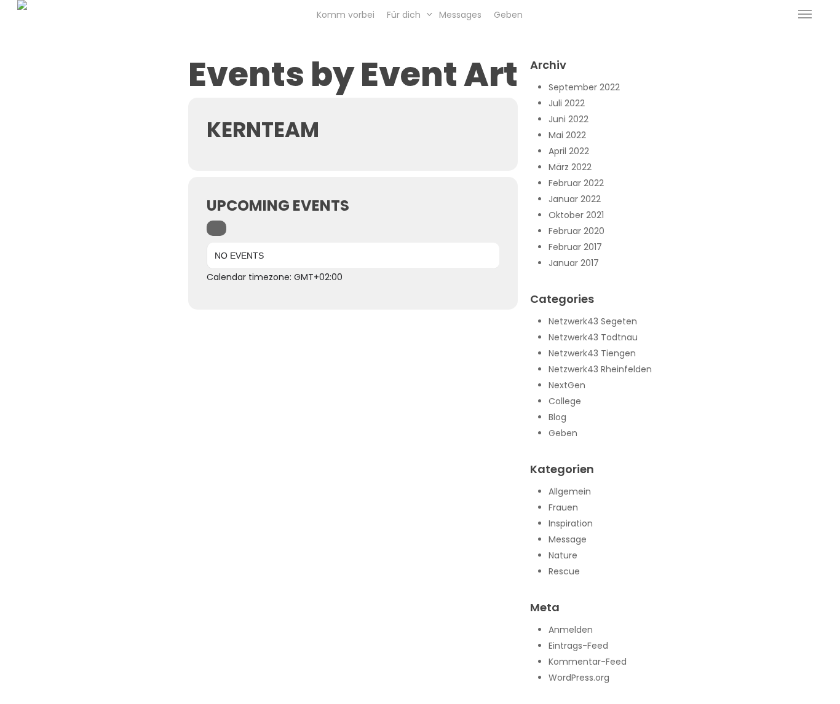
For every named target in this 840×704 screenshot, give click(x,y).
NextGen (567, 385)
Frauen (563, 507)
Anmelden (571, 630)
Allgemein (570, 491)
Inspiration (571, 523)
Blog (557, 417)
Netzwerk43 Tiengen (592, 353)
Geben (563, 433)
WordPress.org (579, 677)
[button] (805, 14)
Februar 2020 (576, 231)
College (565, 401)
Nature (563, 555)
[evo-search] (216, 228)
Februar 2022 (576, 183)
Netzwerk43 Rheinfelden (600, 369)
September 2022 (584, 87)
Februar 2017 (575, 247)
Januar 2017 (574, 263)
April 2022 (569, 151)
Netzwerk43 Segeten (593, 321)
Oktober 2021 (576, 215)
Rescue (564, 571)
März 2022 (570, 167)
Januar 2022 (575, 199)
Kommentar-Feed (588, 661)
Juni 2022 (568, 119)
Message (568, 539)
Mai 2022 (567, 135)
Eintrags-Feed (578, 645)
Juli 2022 (567, 103)
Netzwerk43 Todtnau (593, 337)
